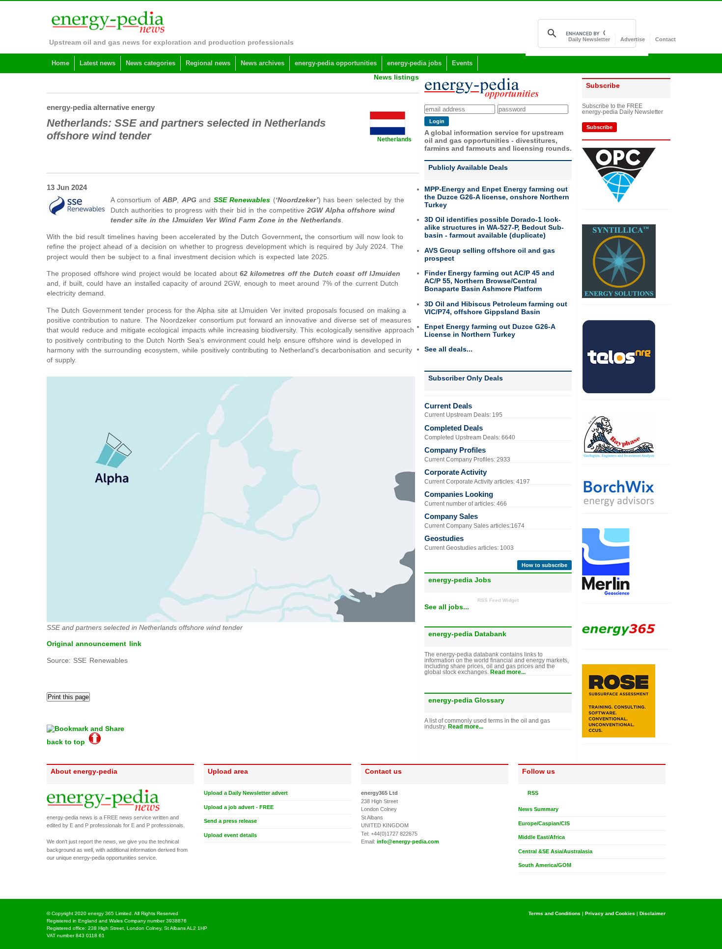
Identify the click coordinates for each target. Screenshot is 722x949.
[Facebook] (531, 881)
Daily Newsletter (589, 39)
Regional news (208, 63)
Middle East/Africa (541, 837)
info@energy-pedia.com (408, 841)
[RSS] (522, 793)
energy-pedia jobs (414, 63)
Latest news (97, 63)
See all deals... (448, 349)
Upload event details (230, 835)
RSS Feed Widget (498, 600)
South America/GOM (544, 865)
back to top (68, 742)
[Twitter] (522, 881)
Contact (665, 39)
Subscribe (599, 127)
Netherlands (394, 139)
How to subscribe (544, 565)
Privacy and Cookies (610, 913)
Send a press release (230, 821)
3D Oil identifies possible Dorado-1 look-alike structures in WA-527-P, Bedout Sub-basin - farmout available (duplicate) (494, 227)
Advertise (632, 39)
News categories (150, 63)
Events (462, 63)
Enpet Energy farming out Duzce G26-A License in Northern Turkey (489, 330)
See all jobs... (446, 607)
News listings (396, 77)
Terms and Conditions (554, 913)
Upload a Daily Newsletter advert (246, 793)
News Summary (538, 809)
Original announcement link (94, 644)
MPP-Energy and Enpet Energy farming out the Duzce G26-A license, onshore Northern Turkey (496, 197)
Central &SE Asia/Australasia (555, 851)
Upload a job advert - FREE (239, 807)
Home (60, 63)
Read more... (508, 672)
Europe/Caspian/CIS (544, 823)
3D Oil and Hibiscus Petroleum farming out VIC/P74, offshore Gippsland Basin (495, 308)
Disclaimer (652, 913)
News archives (262, 63)
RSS (531, 793)
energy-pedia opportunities (336, 63)
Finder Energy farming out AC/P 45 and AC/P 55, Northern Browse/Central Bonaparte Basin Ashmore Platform (489, 281)
